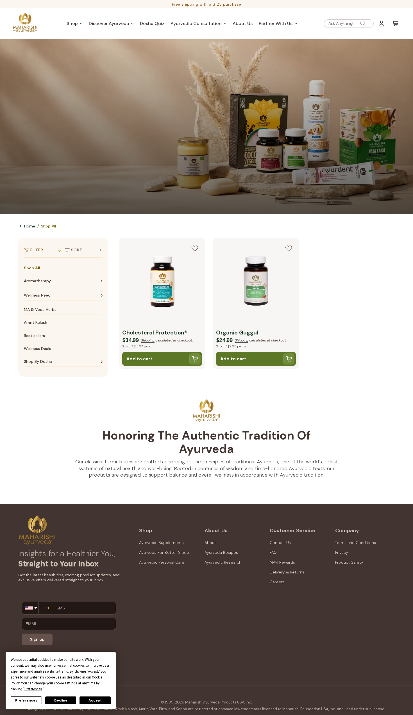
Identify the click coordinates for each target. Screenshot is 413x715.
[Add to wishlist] (194, 248)
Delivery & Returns (287, 572)
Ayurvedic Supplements (161, 542)
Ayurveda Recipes (221, 552)
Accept (95, 700)
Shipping (148, 340)
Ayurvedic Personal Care (161, 562)
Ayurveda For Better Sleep (164, 552)
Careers (277, 581)
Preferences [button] (33, 689)
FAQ (273, 552)
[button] (75, 23)
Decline (60, 700)
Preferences (26, 700)
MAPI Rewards (282, 562)
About (210, 542)
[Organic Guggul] (256, 282)
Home (29, 226)
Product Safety (349, 562)
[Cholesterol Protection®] (162, 282)
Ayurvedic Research (223, 562)
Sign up (37, 639)
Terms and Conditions (355, 542)
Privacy (341, 552)
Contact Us (280, 542)
